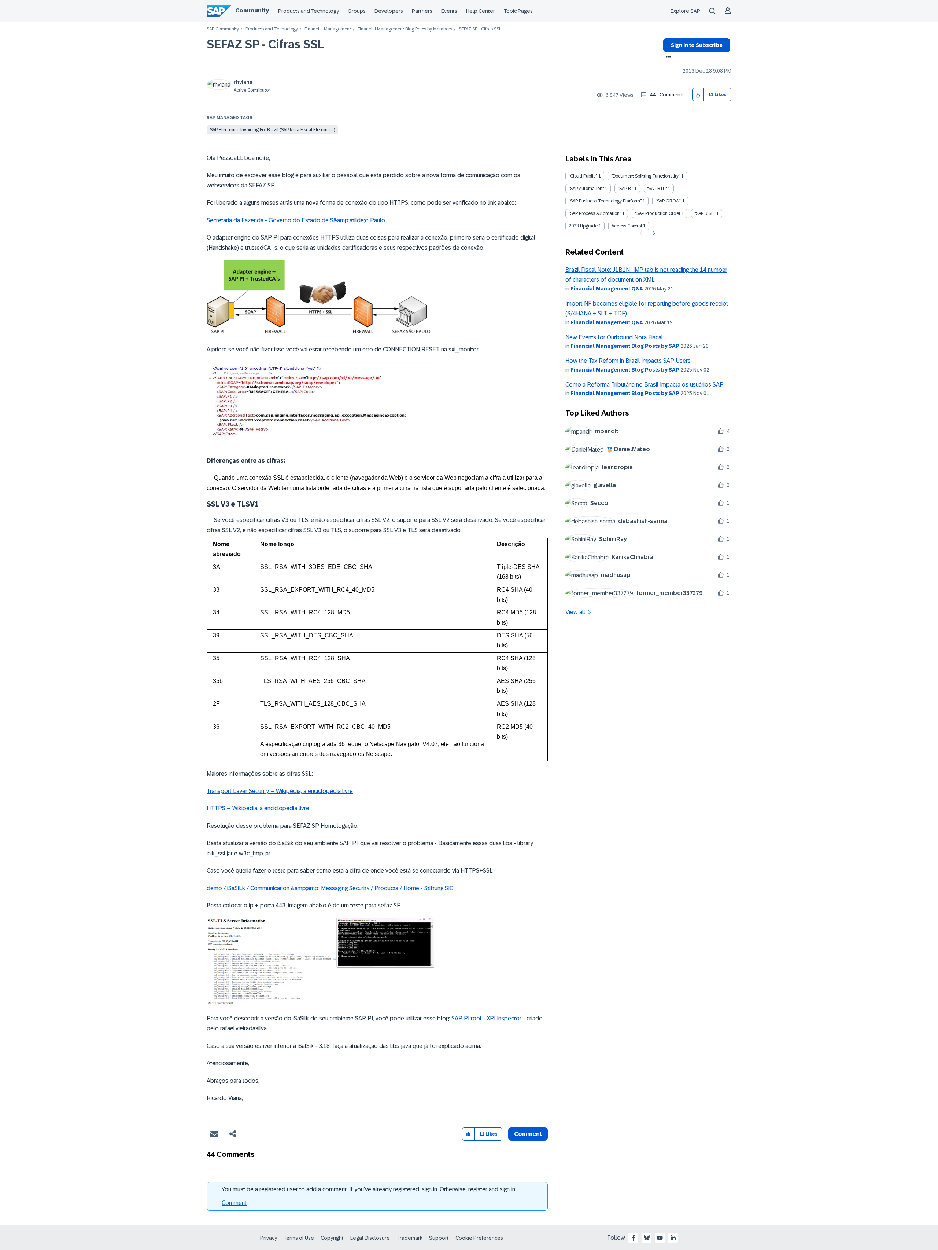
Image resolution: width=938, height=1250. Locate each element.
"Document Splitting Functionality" (645, 176)
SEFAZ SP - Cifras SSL (265, 44)
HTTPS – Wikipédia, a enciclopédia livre (258, 808)
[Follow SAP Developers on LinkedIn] (673, 1238)
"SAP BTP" (657, 188)
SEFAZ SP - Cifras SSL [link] (480, 29)
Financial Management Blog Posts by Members (405, 29)
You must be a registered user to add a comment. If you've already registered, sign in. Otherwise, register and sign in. (369, 1189)
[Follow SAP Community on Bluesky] (647, 1238)
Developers (388, 11)
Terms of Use (299, 1238)
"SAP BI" (625, 188)
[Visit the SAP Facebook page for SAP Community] (633, 1238)
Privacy (268, 1238)
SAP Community (223, 29)
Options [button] (667, 57)
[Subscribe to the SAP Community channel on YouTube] (660, 1238)
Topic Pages (518, 11)
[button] (698, 94)
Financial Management (327, 29)
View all (575, 612)
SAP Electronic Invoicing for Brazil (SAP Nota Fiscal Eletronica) (272, 129)
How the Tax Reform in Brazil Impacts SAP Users (628, 361)
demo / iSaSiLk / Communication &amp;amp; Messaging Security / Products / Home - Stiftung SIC (330, 888)
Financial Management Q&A (606, 289)
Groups (357, 11)
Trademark (409, 1238)
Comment (234, 1203)
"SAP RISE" (704, 213)
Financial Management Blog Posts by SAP (624, 346)
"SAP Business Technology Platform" (605, 201)
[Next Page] (653, 233)
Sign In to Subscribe (697, 45)
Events (449, 11)
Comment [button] (528, 1134)
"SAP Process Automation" (595, 213)
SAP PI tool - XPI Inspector (486, 1018)
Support (439, 1238)
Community (252, 10)
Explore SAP (685, 11)
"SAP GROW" (668, 201)
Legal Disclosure (370, 1238)
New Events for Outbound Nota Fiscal (614, 337)
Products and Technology (308, 11)
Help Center (480, 11)
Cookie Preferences (479, 1238)
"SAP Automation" (586, 188)
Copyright (332, 1238)
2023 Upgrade (583, 226)
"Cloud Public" (583, 176)
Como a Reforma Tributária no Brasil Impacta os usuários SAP (644, 384)
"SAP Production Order (657, 213)
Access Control (627, 226)
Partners (422, 11)
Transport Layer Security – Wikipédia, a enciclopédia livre (280, 791)
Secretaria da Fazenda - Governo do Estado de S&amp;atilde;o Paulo (296, 220)
